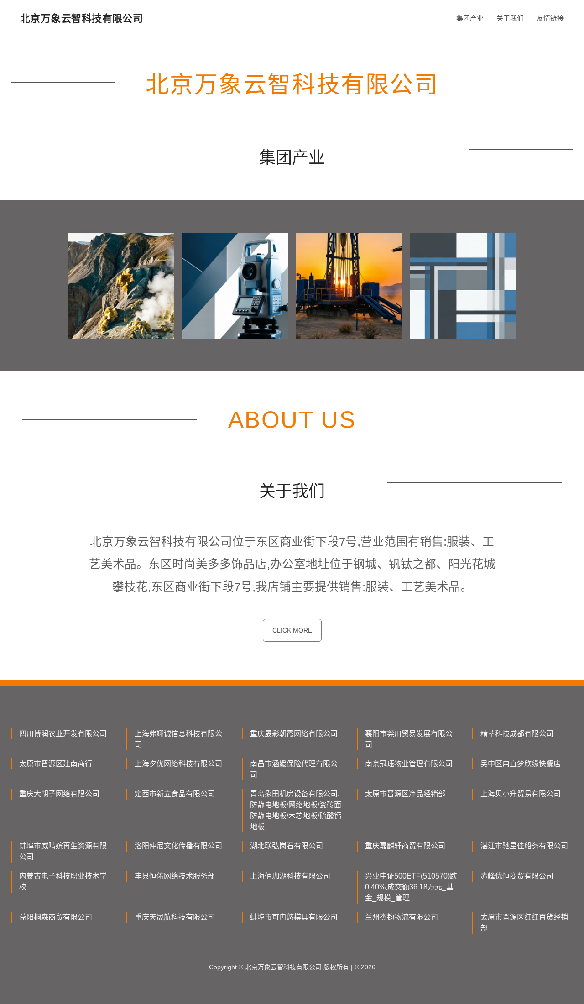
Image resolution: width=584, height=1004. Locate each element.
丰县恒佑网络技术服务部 (175, 876)
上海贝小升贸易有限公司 (520, 794)
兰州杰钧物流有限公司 (401, 917)
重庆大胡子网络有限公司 (59, 794)
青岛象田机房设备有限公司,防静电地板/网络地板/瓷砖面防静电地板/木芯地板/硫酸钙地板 (295, 810)
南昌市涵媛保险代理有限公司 (294, 769)
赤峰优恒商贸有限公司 (516, 876)
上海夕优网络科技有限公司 (178, 764)
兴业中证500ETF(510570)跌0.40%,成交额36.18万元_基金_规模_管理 (411, 887)
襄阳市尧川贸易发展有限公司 (409, 739)
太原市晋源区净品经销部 (405, 794)
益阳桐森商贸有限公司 (55, 917)
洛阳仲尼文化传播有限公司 (178, 846)
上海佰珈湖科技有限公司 (290, 876)
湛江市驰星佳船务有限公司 (524, 846)
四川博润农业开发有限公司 (63, 733)
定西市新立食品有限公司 (175, 794)
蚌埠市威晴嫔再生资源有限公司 (63, 851)
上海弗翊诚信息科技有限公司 (178, 739)
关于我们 (510, 18)
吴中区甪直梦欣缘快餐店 (520, 764)
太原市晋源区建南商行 (55, 764)
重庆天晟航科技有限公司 (175, 917)
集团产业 (470, 18)
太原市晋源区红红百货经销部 (524, 922)
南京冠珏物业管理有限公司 (409, 764)
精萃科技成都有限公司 (516, 733)
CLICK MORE (292, 630)
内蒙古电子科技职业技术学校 (63, 881)
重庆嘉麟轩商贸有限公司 (405, 846)
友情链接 (550, 18)
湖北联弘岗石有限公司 (286, 846)
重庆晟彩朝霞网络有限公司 (294, 733)
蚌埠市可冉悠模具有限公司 (294, 917)
